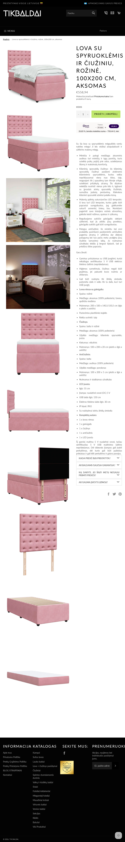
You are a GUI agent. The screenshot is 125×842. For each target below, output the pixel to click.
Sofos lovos (38, 757)
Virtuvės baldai (39, 804)
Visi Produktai (39, 826)
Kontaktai (7, 775)
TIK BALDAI (13, 839)
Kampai (36, 752)
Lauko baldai (39, 761)
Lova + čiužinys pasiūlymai (45, 766)
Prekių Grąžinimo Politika (14, 761)
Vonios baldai (39, 809)
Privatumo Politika (11, 757)
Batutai (36, 822)
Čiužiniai (36, 770)
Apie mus (7, 752)
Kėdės (35, 818)
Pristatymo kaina (101, 96)
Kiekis (79, 107)
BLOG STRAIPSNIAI (12, 770)
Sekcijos (36, 813)
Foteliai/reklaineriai (41, 791)
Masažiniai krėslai (41, 800)
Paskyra (103, 30)
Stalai (35, 786)
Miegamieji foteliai (41, 795)
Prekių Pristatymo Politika (15, 766)
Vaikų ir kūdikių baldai (43, 782)
